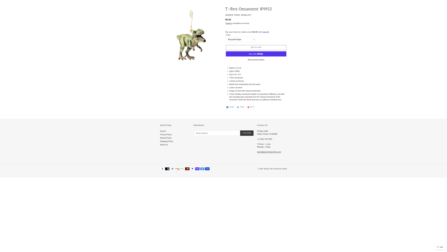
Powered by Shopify (280, 169)
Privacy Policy (166, 135)
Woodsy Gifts (268, 169)
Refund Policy (166, 138)
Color (228, 35)
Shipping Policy (166, 141)
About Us (164, 145)
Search (163, 131)
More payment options (256, 59)
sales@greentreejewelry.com (269, 152)
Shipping (228, 23)
